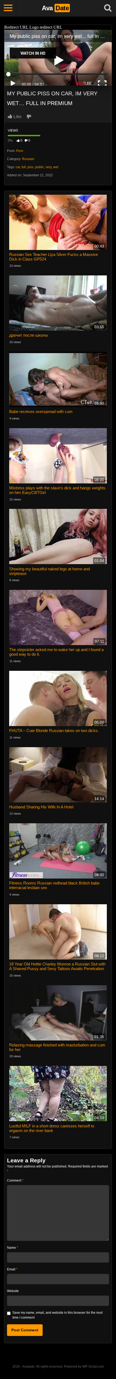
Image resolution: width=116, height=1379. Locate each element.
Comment (15, 1180)
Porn (19, 151)
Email (12, 1269)
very (49, 167)
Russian (28, 159)
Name (12, 1248)
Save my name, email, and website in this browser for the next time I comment (57, 1315)
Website (13, 1291)
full (24, 167)
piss (30, 167)
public (39, 167)
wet (55, 167)
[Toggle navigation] (8, 8)
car (18, 167)
